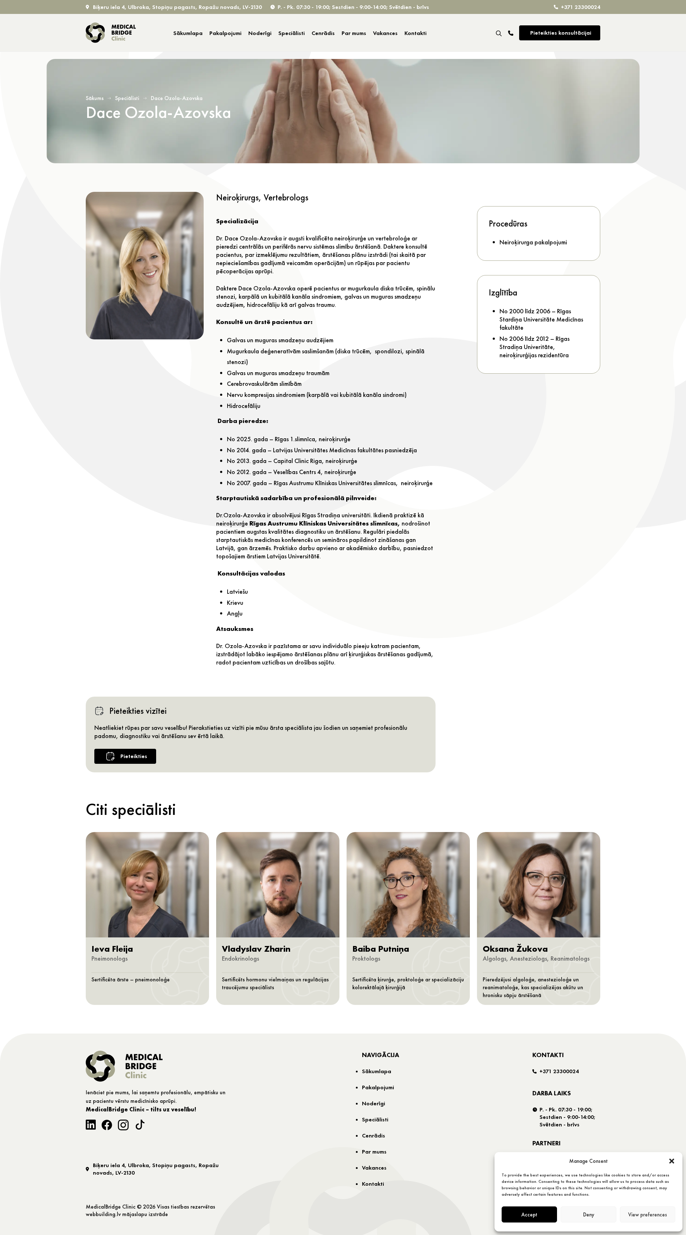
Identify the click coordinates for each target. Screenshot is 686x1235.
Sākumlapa (188, 33)
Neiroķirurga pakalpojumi (533, 242)
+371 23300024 (580, 7)
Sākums (95, 98)
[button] (671, 1161)
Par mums (354, 33)
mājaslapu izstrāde (145, 1214)
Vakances (385, 33)
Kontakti (415, 33)
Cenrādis (323, 33)
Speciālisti (291, 33)
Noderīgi (260, 33)
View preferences (647, 1214)
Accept (529, 1214)
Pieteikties (133, 756)
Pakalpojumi (225, 33)
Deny (588, 1214)
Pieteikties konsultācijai (560, 32)
